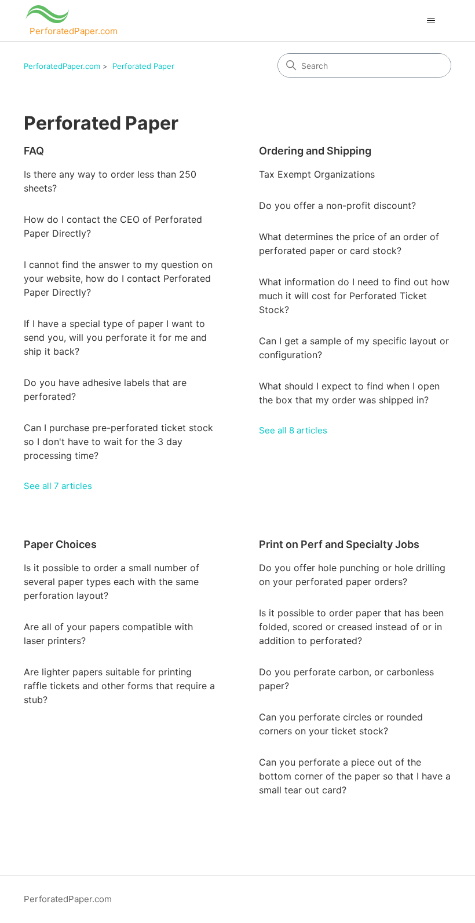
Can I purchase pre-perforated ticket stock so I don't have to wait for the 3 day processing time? (118, 441)
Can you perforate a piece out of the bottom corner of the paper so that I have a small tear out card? (355, 776)
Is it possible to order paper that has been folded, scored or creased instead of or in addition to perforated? (351, 626)
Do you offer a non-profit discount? (337, 205)
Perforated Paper (143, 66)
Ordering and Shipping (315, 151)
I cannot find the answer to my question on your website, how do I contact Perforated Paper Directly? (118, 278)
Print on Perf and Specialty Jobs (339, 544)
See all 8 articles (293, 430)
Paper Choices (60, 544)
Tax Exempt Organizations (317, 174)
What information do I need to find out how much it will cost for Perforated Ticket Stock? (354, 295)
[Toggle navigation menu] (430, 21)
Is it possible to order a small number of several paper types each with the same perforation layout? (111, 581)
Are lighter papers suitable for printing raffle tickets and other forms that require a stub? (119, 685)
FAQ (34, 151)
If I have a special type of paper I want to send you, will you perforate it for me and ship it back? (115, 337)
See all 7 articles (58, 485)
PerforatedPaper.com (62, 66)
